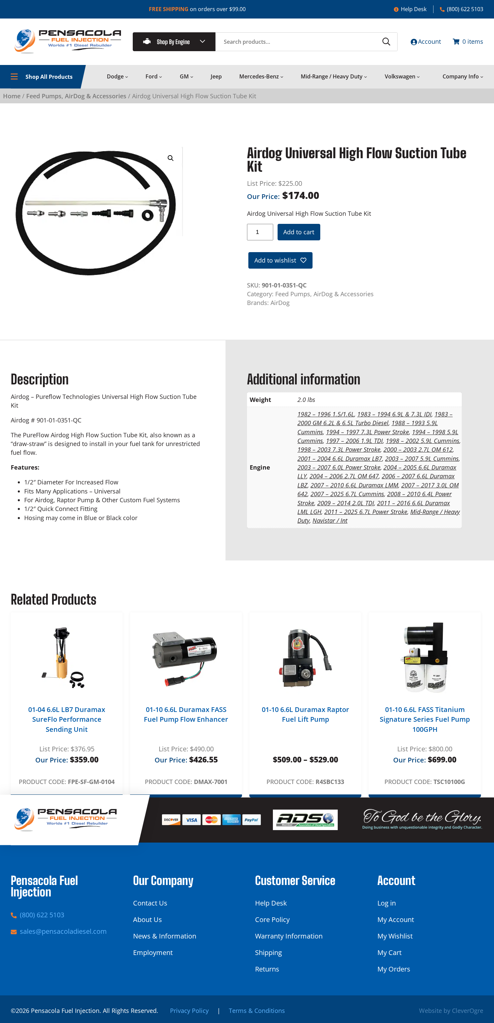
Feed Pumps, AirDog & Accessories (76, 96)
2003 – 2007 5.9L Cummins (422, 458)
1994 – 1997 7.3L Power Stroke (367, 432)
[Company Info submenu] (481, 76)
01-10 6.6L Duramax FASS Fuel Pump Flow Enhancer (186, 714)
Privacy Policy (189, 1011)
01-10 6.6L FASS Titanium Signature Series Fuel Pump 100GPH (425, 719)
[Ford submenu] (160, 76)
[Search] (386, 41)
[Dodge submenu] (126, 76)
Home (11, 96)
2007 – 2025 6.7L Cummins (347, 494)
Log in (386, 903)
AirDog (280, 303)
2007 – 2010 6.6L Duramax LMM (354, 485)
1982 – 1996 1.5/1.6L (325, 414)
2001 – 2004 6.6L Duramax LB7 (339, 458)
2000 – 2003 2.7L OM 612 (418, 449)
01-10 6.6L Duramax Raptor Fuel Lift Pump (305, 714)
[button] (171, 158)
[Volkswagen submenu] (418, 76)
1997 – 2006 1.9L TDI (354, 441)
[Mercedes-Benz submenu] (281, 76)
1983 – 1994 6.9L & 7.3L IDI (394, 414)
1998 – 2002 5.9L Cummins (422, 441)
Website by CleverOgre (451, 1011)
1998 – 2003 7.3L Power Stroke (338, 449)
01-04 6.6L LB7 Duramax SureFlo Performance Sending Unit (66, 719)
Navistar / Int (330, 520)
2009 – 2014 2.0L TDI (345, 503)
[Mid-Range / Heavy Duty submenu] (365, 76)
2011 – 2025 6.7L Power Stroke (365, 512)
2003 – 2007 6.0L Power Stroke (338, 467)
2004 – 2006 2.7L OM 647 (344, 476)
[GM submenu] (191, 76)
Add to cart (298, 232)
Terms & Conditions (257, 1011)
